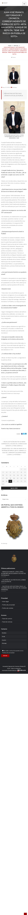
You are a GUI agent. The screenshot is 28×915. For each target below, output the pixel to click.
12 (10, 475)
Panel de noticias (7, 622)
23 (25, 478)
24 (3, 481)
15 (21, 475)
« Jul (2, 490)
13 (14, 475)
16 (25, 475)
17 (3, 478)
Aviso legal (5, 601)
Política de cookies (7, 608)
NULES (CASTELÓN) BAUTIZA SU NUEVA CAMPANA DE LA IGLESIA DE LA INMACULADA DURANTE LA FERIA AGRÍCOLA (14, 444)
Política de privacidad (8, 605)
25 (6, 481)
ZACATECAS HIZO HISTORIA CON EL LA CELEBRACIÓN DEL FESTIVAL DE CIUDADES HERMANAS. (14, 588)
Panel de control (7, 618)
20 (14, 478)
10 (3, 475)
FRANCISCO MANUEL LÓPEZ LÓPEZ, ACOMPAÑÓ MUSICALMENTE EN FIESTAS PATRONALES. (13, 573)
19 (10, 478)
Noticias (14, 87)
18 (6, 478)
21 (17, 478)
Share (14, 57)
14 (17, 475)
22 (21, 478)
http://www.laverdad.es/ (13, 428)
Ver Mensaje (4, 543)
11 (6, 475)
